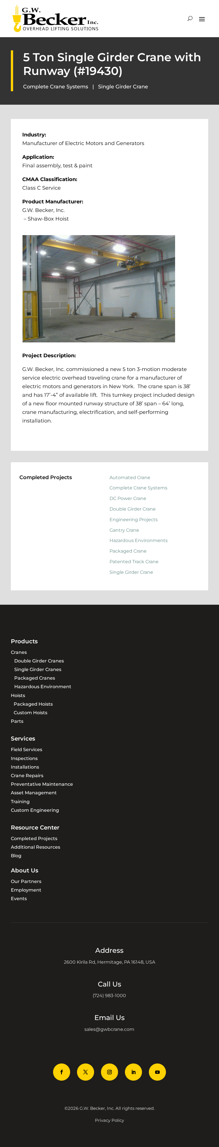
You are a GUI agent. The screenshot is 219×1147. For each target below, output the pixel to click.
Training (20, 801)
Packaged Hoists (33, 704)
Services (23, 738)
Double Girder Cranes (39, 661)
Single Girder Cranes (37, 669)
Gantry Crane (124, 530)
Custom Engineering (35, 810)
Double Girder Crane (133, 509)
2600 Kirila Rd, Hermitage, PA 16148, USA (109, 962)
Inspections (24, 758)
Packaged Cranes (34, 678)
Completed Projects (34, 838)
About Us (24, 870)
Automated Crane (130, 477)
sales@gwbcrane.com (109, 1029)
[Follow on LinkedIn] (133, 1072)
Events (19, 898)
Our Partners (26, 881)
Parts (17, 721)
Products (24, 641)
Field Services (26, 749)
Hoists (18, 695)
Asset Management (34, 792)
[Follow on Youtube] (157, 1072)
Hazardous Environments (139, 540)
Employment (26, 890)
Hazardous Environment (42, 686)
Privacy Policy (109, 1120)
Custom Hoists (30, 712)
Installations (25, 767)
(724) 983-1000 (109, 995)
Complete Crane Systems (55, 87)
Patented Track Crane (134, 561)
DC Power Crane (128, 498)
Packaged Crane (128, 551)
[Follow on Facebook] (61, 1072)
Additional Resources (35, 847)
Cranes (19, 652)
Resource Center (35, 827)
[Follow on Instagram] (109, 1072)
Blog (16, 855)
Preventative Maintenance (42, 784)
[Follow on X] (85, 1072)
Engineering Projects (134, 519)
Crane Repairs (27, 775)
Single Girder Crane (123, 87)
